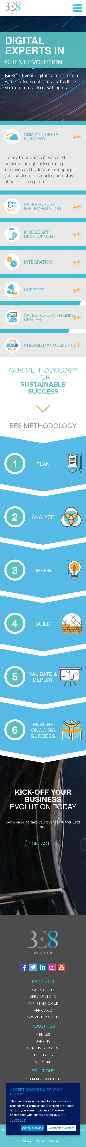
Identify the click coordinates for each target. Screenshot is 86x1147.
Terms (40, 1141)
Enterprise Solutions (43, 1079)
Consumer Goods (43, 1048)
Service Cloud (43, 997)
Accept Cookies (32, 1128)
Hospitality (43, 1055)
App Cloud (43, 1010)
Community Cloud (43, 1017)
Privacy (27, 1141)
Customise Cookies (62, 1128)
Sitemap (54, 1141)
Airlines (43, 1034)
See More (43, 1062)
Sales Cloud (43, 990)
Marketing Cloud (43, 1004)
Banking (43, 1041)
